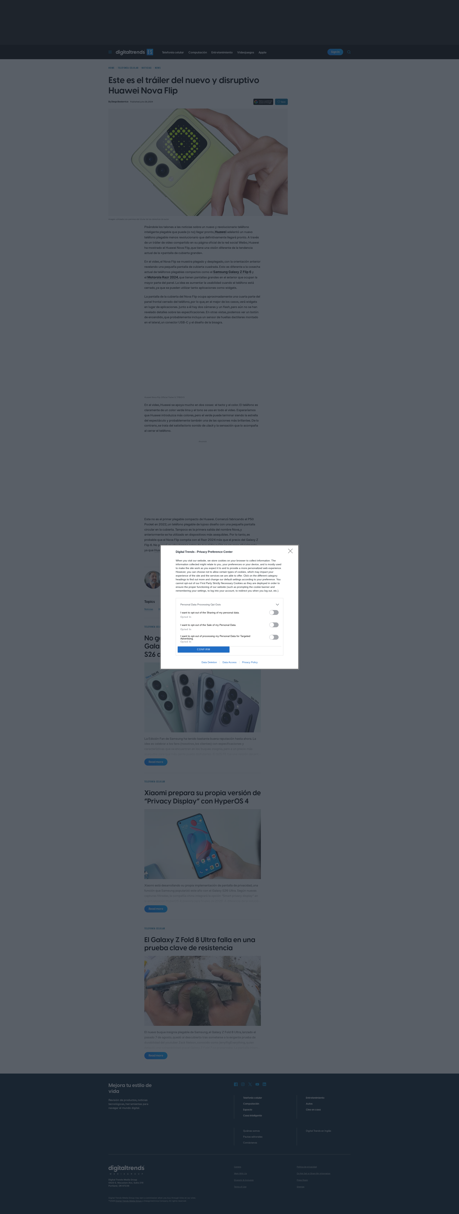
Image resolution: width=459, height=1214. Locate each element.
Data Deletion (209, 662)
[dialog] (229, 607)
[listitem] (229, 604)
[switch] (274, 612)
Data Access (229, 662)
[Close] (291, 552)
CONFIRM (203, 649)
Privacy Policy (250, 662)
